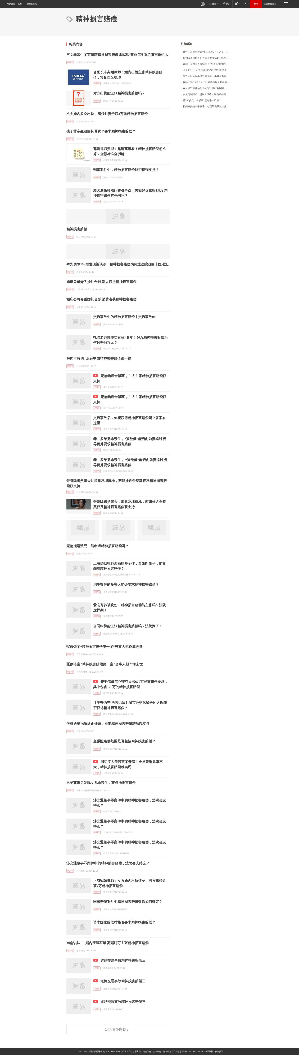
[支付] (236, 3)
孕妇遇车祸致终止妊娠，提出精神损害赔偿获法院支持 (108, 723)
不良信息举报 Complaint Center (188, 1051)
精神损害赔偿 (76, 229)
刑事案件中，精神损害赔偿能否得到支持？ (126, 170)
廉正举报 (209, 1051)
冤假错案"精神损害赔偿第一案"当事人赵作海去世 (104, 664)
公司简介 (126, 1051)
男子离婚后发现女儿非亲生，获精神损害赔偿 (101, 783)
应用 (20, 4)
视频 (97, 387)
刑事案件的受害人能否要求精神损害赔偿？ (126, 584)
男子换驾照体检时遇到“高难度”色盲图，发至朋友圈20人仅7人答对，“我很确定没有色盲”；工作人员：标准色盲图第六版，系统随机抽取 (208, 88)
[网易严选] (226, 3)
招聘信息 (147, 1051)
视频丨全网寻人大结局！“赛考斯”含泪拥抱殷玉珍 (208, 64)
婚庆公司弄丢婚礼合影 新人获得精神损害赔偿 (101, 282)
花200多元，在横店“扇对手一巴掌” (201, 100)
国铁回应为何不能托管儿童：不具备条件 (204, 76)
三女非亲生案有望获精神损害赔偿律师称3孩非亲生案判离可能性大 (117, 55)
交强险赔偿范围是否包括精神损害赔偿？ (124, 741)
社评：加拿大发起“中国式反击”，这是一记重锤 (208, 52)
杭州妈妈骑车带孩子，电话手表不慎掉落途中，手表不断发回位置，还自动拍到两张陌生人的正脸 (208, 106)
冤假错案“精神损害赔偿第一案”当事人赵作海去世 (104, 646)
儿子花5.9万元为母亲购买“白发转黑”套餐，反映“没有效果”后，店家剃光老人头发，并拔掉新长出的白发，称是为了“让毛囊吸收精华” (208, 70)
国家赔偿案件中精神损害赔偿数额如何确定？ (127, 901)
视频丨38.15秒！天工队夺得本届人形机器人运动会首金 (208, 82)
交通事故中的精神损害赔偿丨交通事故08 (124, 317)
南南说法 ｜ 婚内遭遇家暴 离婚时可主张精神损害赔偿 (107, 943)
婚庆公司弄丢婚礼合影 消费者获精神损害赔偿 (101, 299)
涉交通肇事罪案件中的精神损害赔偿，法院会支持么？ (108, 863)
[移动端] (203, 3)
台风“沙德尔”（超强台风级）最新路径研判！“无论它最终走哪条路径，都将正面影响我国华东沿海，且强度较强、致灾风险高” (208, 94)
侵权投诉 (219, 1051)
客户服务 (157, 1051)
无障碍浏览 (32, 4)
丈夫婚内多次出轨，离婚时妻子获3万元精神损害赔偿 (107, 114)
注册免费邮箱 (270, 4)
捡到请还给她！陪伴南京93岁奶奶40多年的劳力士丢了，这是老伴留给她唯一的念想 (208, 58)
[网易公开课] (214, 3)
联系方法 (137, 1051)
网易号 (70, 62)
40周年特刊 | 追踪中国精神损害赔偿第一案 (98, 358)
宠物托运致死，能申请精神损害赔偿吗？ (97, 546)
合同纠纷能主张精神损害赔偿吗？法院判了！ (127, 626)
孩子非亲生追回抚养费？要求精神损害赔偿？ (101, 131)
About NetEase (113, 1051)
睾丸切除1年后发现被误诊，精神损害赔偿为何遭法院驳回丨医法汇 (117, 264)
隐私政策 (167, 1051)
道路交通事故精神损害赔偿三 (123, 960)
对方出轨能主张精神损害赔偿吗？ (119, 93)
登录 (256, 4)
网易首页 (11, 4)
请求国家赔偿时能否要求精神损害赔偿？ (124, 922)
